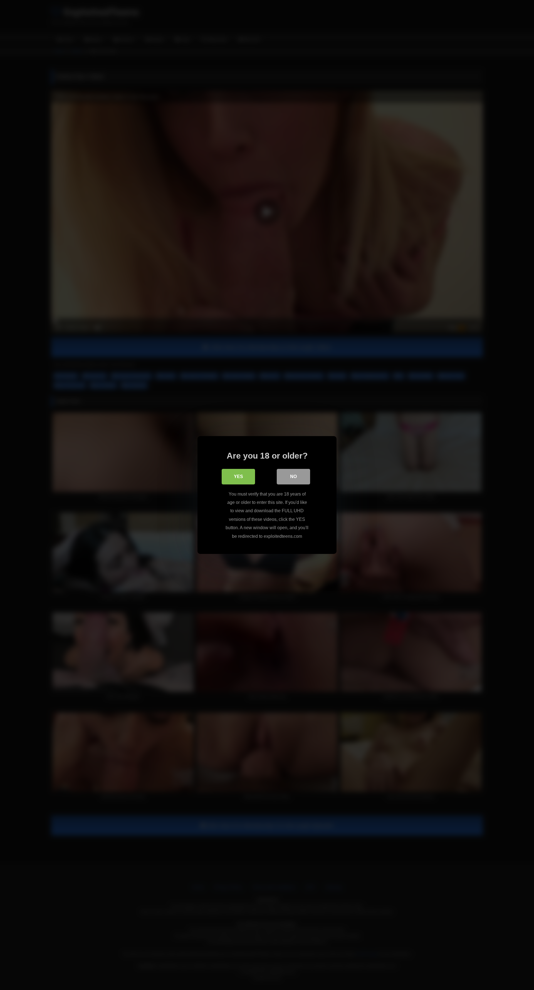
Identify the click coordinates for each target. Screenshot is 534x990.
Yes (238, 476)
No (293, 476)
